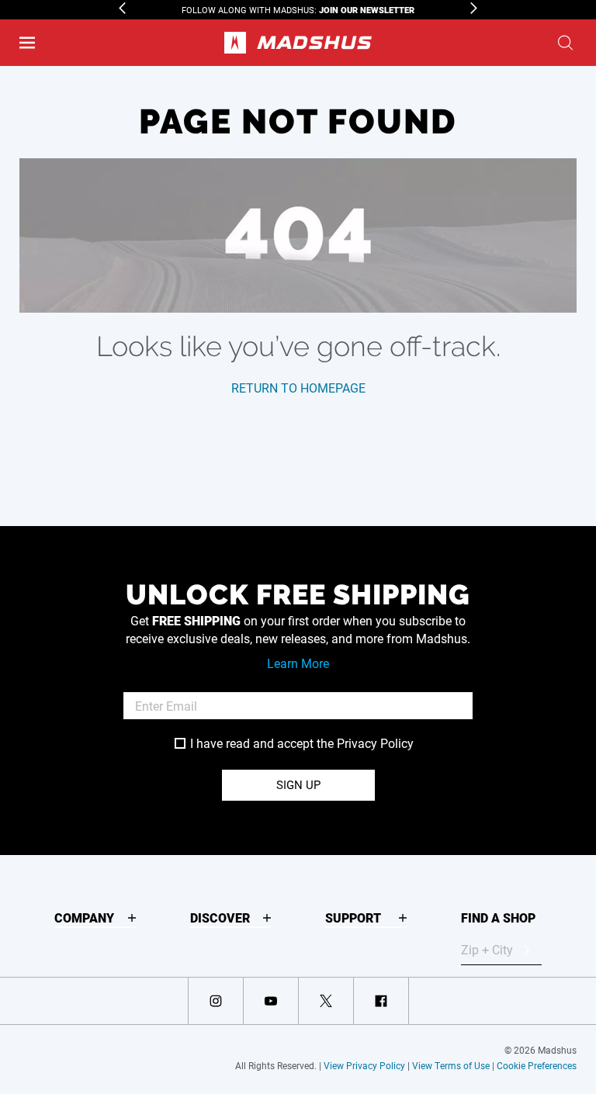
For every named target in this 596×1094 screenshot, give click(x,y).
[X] (326, 1001)
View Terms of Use (451, 1065)
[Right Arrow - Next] (473, 8)
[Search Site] (565, 42)
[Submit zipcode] (526, 949)
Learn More (298, 663)
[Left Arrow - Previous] (122, 8)
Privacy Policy (375, 743)
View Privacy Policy (364, 1065)
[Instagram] (216, 1001)
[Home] (298, 43)
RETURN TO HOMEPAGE (298, 387)
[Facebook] (381, 1001)
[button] (27, 42)
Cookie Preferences (537, 1065)
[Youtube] (271, 1001)
